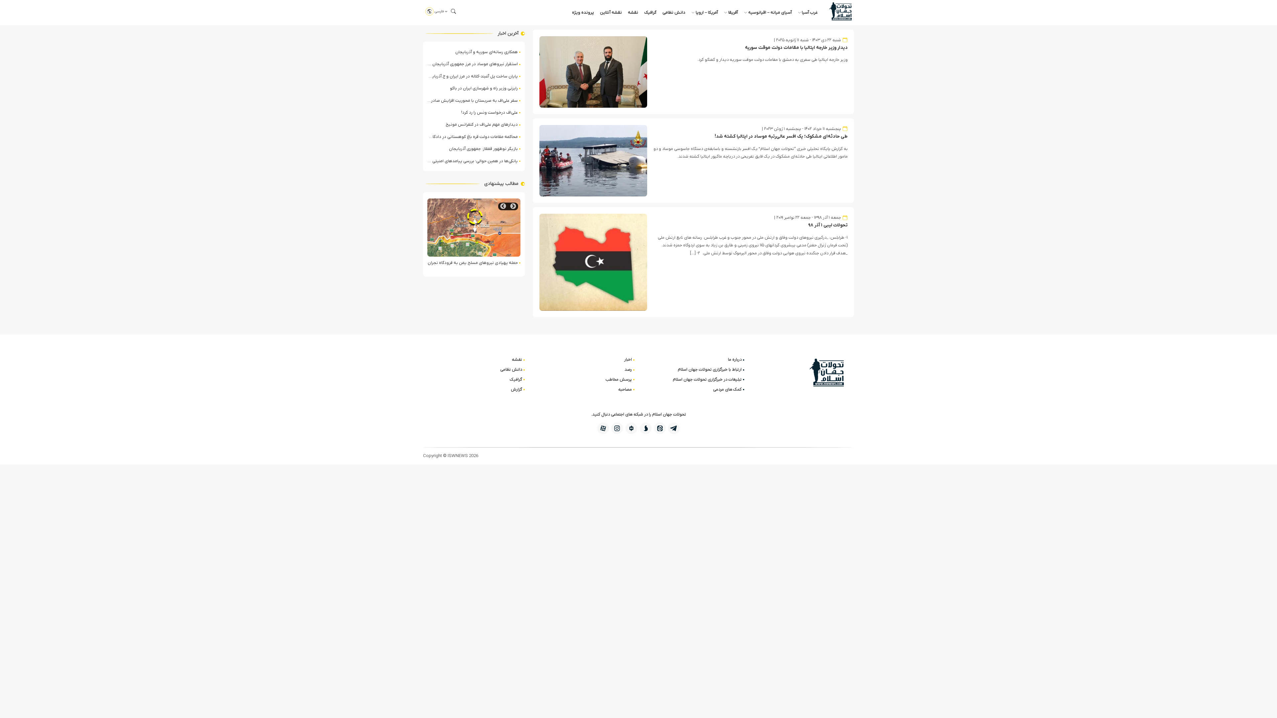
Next (503, 206)
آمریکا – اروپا (707, 12)
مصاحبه (625, 389)
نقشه (633, 12)
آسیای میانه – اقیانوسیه (770, 12)
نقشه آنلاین (611, 12)
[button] (453, 11)
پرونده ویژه (583, 12)
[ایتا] (660, 428)
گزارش (516, 389)
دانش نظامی (673, 12)
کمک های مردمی (727, 389)
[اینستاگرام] (617, 428)
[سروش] (645, 428)
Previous (513, 206)
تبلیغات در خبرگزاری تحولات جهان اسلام (707, 379)
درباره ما (735, 359)
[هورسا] (631, 428)
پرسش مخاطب (619, 379)
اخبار (628, 359)
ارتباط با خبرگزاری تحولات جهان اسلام (710, 369)
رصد (628, 369)
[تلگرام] (674, 428)
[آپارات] (603, 428)
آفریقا (733, 12)
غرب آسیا (810, 12)
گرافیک (650, 12)
